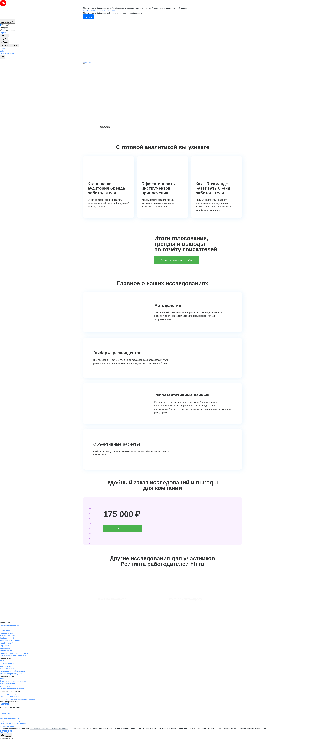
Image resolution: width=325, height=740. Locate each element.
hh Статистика (207, 62)
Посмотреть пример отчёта (177, 260)
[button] (2, 48)
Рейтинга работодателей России (129, 98)
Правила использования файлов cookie (125, 13)
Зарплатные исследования (150, 62)
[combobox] (6, 735)
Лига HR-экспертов (190, 66)
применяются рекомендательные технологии (49, 728)
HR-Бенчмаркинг (169, 66)
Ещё (241, 63)
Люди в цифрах (126, 62)
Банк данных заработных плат (101, 62)
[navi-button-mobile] (2, 57)
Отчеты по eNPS (225, 62)
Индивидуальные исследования (182, 62)
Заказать (104, 126)
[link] (4, 42)
